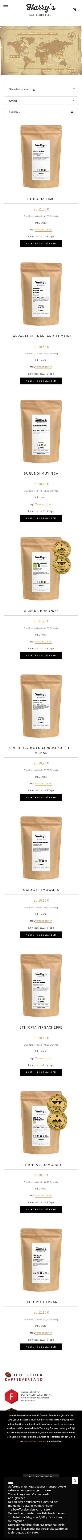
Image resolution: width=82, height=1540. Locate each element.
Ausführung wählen (41, 243)
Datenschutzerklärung (35, 1441)
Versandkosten (43, 229)
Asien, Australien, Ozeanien (59, 53)
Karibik (26, 53)
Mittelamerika (14, 56)
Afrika (45, 58)
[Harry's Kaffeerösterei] (41, 9)
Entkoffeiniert (46, 70)
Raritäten (70, 70)
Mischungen (59, 70)
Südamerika (30, 62)
